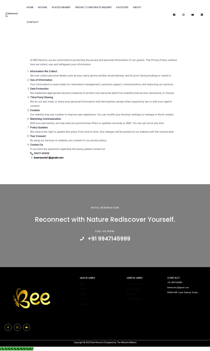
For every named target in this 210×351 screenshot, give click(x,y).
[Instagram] (183, 15)
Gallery (83, 294)
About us (84, 299)
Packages (131, 294)
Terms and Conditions (136, 284)
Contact (33, 22)
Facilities (122, 7)
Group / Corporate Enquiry (93, 7)
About (137, 7)
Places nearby (61, 7)
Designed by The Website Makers (120, 342)
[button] (158, 14)
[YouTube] (192, 15)
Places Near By (134, 299)
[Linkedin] (202, 15)
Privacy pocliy (133, 289)
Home (30, 7)
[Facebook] (174, 15)
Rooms (42, 7)
